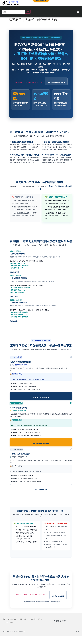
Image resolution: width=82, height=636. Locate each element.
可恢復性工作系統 (12, 619)
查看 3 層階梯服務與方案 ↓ (56, 82)
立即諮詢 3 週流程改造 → (41, 443)
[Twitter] (78, 631)
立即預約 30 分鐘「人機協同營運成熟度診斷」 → (31, 594)
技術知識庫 (33, 619)
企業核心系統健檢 (8, 622)
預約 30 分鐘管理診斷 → (41, 397)
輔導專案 (40, 619)
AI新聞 (20, 619)
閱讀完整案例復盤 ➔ (15, 272)
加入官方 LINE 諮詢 (58, 596)
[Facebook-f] (76, 631)
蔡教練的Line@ (60, 621)
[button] (78, 12)
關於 (25, 619)
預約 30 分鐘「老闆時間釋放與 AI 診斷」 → (28, 82)
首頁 (4, 619)
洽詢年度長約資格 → (41, 489)
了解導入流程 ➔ (14, 296)
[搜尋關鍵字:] (13, 12)
